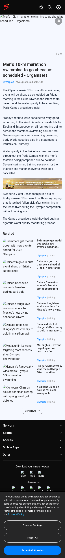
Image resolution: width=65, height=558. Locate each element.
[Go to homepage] (6, 7)
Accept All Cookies (32, 550)
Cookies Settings (32, 525)
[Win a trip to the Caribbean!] (32, 183)
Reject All (32, 537)
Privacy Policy (16, 514)
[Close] (59, 497)
